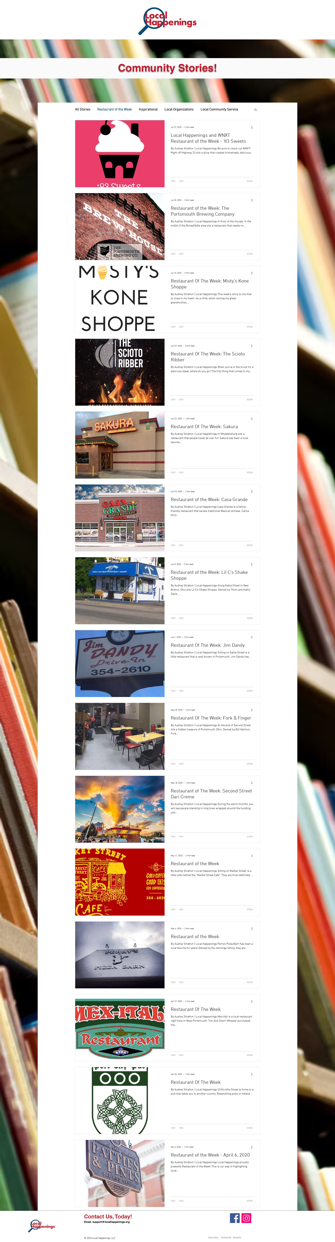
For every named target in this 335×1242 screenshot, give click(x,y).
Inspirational (148, 109)
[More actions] (253, 127)
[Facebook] (235, 1218)
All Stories (82, 109)
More (204, 109)
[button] (255, 110)
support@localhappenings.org (111, 1221)
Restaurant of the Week (114, 109)
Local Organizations (179, 109)
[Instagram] (246, 1218)
